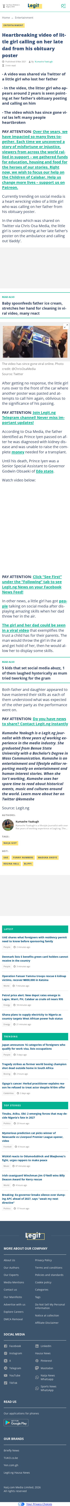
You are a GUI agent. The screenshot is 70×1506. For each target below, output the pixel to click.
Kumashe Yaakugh (44, 61)
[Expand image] (66, 326)
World (6, 986)
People (7, 947)
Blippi (28, 863)
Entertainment (24, 17)
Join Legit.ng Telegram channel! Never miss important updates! (33, 417)
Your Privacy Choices (39, 1504)
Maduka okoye (47, 857)
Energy (7, 1005)
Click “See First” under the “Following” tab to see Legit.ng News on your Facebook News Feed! (32, 584)
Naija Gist (10, 843)
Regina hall (11, 863)
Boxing (7, 1074)
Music (6, 1166)
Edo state (44, 471)
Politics (7, 1123)
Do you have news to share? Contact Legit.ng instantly (35, 721)
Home (6, 17)
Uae (6, 857)
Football (8, 1146)
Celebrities (9, 1093)
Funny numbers (23, 857)
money (18, 451)
